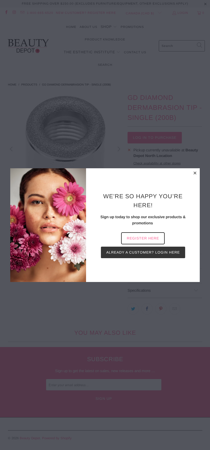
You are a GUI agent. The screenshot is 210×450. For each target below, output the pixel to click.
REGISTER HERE (143, 238)
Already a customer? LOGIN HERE (143, 252)
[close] (195, 172)
